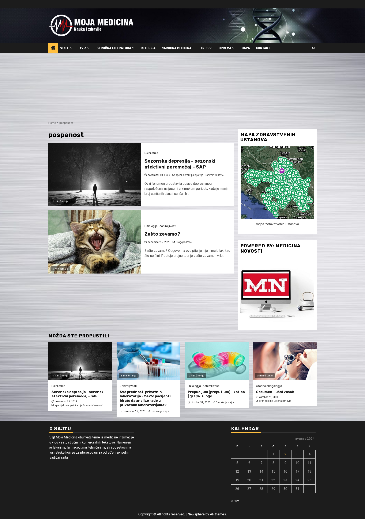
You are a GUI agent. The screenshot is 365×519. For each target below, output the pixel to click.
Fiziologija (151, 226)
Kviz (82, 48)
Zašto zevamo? (162, 234)
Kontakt (263, 48)
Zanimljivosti (167, 226)
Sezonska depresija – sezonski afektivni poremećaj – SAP (179, 164)
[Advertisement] (182, 85)
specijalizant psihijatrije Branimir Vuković (199, 175)
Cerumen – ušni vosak (275, 392)
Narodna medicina (176, 48)
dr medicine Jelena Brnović (275, 400)
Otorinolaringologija (269, 386)
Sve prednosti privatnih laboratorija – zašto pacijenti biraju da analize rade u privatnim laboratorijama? (145, 398)
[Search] (313, 48)
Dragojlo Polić (184, 242)
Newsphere (196, 514)
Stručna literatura (114, 48)
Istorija (148, 48)
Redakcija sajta (160, 411)
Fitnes (202, 48)
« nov (235, 501)
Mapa (245, 48)
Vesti (64, 48)
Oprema (225, 48)
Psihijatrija (151, 153)
